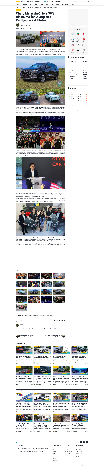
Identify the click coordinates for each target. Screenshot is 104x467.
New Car (36, 4)
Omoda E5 (39, 108)
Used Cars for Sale (68, 448)
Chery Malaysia (19, 51)
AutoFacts (23, 1)
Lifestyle (72, 4)
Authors (78, 455)
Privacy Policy (79, 449)
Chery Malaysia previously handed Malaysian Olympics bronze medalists (49, 237)
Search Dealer (67, 453)
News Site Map (79, 453)
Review (47, 4)
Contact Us (78, 448)
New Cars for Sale (68, 451)
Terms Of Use (79, 451)
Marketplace (30, 1)
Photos (57, 4)
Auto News (25, 4)
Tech (42, 4)
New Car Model (79, 456)
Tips (52, 4)
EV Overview (37, 1)
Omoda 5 (28, 108)
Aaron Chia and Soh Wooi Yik (22, 239)
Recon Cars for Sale (68, 449)
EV (30, 4)
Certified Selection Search (70, 455)
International (65, 4)
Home (18, 1)
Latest (18, 4)
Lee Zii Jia (62, 239)
